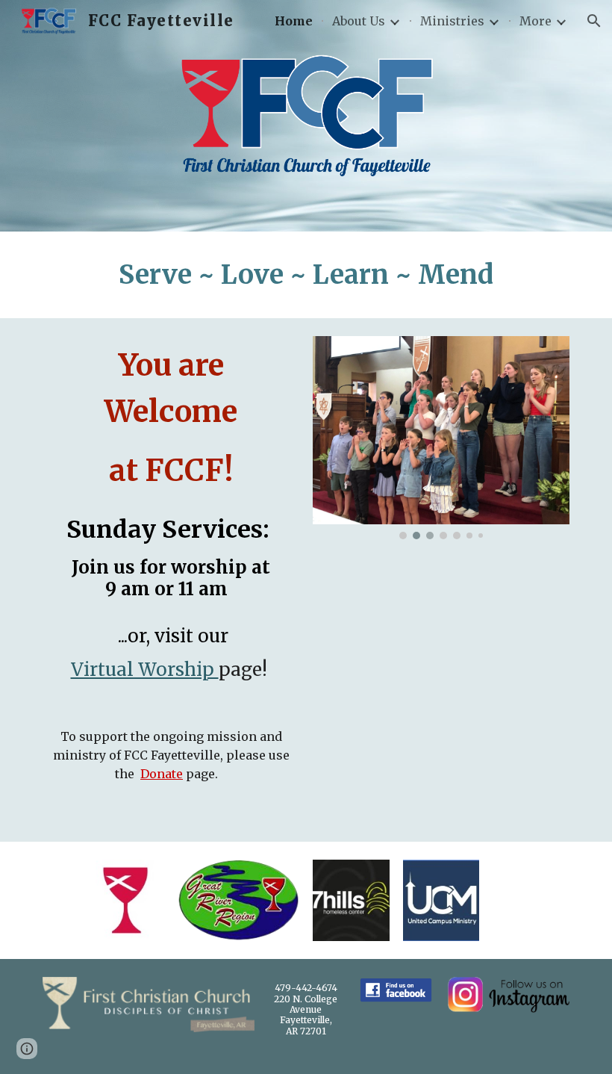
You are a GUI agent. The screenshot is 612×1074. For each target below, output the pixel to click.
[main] (306, 274)
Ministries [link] (452, 20)
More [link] (535, 20)
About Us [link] (358, 20)
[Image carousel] (441, 437)
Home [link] (294, 20)
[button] (594, 21)
